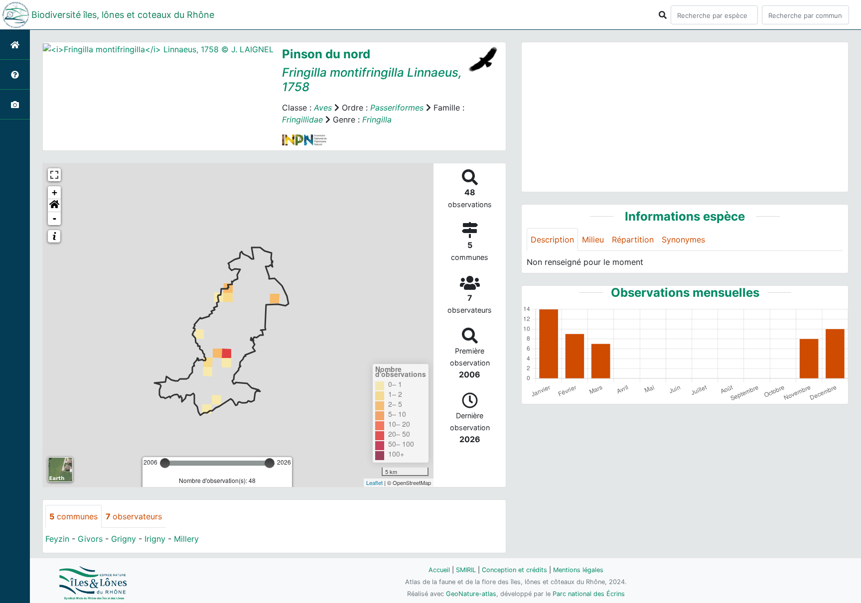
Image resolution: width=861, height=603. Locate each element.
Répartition (633, 239)
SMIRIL (466, 570)
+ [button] (54, 192)
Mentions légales (578, 570)
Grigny (123, 539)
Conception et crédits (514, 570)
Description (552, 239)
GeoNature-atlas (471, 594)
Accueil (439, 570)
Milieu (593, 239)
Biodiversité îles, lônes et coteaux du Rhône (122, 14)
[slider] (165, 463)
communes (73, 516)
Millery (186, 539)
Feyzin (57, 539)
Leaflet (374, 482)
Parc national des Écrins (589, 594)
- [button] (54, 218)
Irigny (154, 539)
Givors (90, 539)
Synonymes (683, 239)
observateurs (134, 516)
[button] (54, 205)
